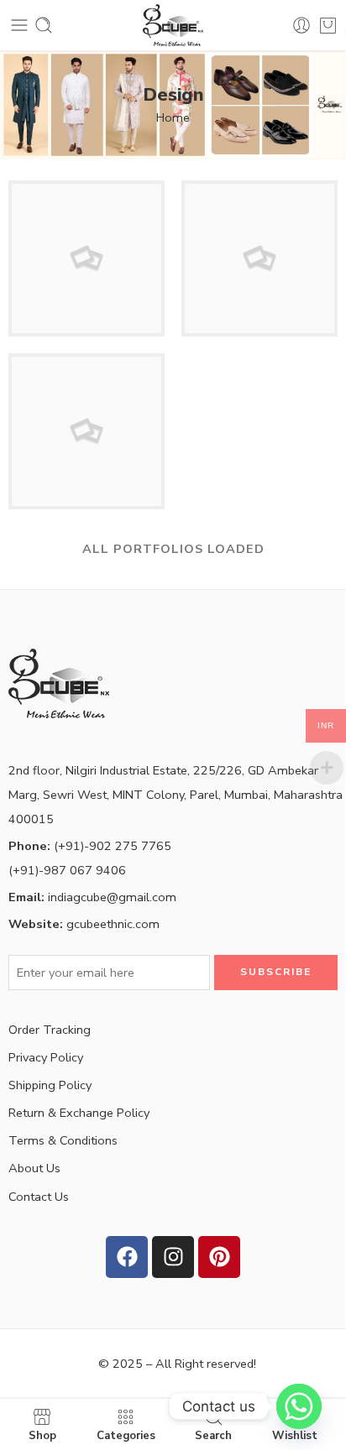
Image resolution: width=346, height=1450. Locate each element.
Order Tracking (49, 1029)
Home (173, 117)
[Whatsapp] (299, 1406)
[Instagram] (173, 1257)
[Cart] (328, 25)
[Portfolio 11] (86, 257)
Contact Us (38, 1196)
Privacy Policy (45, 1057)
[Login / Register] (301, 25)
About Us (34, 1168)
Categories (126, 1435)
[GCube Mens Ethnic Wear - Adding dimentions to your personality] (173, 25)
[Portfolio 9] (259, 257)
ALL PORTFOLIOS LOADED (173, 548)
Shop (42, 1435)
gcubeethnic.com (84, 923)
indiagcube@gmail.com (92, 897)
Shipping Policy (50, 1085)
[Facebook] (127, 1257)
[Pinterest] (219, 1257)
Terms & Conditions (63, 1140)
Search (213, 1435)
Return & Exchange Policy (78, 1112)
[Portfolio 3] (86, 430)
